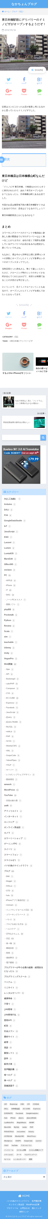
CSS (9, 693)
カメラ (8, 833)
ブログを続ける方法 (16, 924)
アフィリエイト (12, 811)
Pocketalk (10, 615)
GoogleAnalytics (32, 1113)
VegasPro (10, 658)
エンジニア (10, 822)
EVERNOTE (8, 1113)
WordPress (11, 790)
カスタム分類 (21, 1150)
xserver (38, 1141)
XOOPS (18, 1141)
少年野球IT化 (11, 1015)
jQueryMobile (31, 1118)
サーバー (11, 770)
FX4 (7, 515)
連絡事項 (11, 958)
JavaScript (10, 531)
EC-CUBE (12, 698)
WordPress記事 (32, 1205)
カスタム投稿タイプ (36, 1150)
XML (9, 751)
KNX (7, 537)
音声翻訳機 (10, 1069)
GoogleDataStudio (14, 520)
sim (7, 637)
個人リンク (36, 1208)
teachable (10, 642)
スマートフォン (12, 855)
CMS (22, 1104)
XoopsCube (12, 755)
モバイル (7, 1159)
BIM (9, 876)
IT (8, 590)
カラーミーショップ (14, 838)
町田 (7, 1026)
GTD (9, 891)
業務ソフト (12, 604)
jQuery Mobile (13, 722)
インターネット (12, 816)
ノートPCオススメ (15, 600)
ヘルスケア (12, 929)
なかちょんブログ (24, 4)
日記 (16, 336)
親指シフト (10, 1053)
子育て (8, 1004)
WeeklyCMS (13, 746)
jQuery (10, 717)
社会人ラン (11, 1031)
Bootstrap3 (12, 679)
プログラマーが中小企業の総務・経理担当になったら (23, 969)
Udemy (9, 648)
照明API (9, 1020)
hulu (9, 895)
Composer (12, 688)
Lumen (9, 548)
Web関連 (10, 664)
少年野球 (9, 1009)
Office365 (10, 564)
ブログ (9, 871)
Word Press (31, 1136)
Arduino (9, 504)
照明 (9, 953)
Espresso (11, 703)
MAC (10, 595)
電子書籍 (11, 962)
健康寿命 (9, 998)
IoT (7, 526)
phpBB (9, 609)
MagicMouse (21, 1122)
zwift (7, 805)
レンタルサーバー (14, 993)
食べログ (9, 1075)
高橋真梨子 (10, 1086)
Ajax (9, 669)
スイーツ (9, 849)
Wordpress (8, 1141)
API (9, 674)
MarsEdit (10, 559)
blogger (10, 881)
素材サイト (10, 1037)
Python (9, 620)
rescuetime (21, 1132)
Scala (8, 631)
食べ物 (10, 943)
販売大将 (9, 1064)
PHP (9, 736)
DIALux (10, 886)
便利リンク (24, 1212)
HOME (25, 1195)
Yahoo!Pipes (13, 760)
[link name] (21, 464)
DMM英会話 (15, 1109)
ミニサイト (10, 987)
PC (7, 575)
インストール (8, 1150)
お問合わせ (25, 1208)
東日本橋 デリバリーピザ (22, 341)
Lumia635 (10, 553)
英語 (8, 1048)
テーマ (19, 1155)
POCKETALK (9, 1132)
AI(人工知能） (12, 499)
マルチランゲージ (30, 1155)
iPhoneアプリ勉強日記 (17, 900)
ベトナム (9, 982)
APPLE (10, 580)
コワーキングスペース (17, 914)
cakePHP (11, 684)
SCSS (10, 741)
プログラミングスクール (17, 976)
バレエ (10, 919)
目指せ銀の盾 (13, 800)
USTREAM (8, 1136)
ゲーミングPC (12, 844)
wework (9, 784)
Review (9, 626)
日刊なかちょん (14, 934)
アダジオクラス (26, 1145)
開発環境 (11, 779)
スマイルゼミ (11, 860)
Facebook (11, 707)
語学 (7, 1058)
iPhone (10, 585)
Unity (8, 653)
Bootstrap (13, 1104)
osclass (9, 570)
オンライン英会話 (13, 827)
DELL (6, 1109)
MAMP (31, 1122)
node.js (10, 731)
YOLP (10, 765)
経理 (7, 1042)
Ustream (11, 905)
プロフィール (12, 1208)
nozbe (24, 1127)
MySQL (10, 727)
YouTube (10, 795)
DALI (8, 510)
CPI (28, 1104)
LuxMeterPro (9, 1122)
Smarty (31, 1132)
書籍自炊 (11, 948)
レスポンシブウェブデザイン (20, 774)
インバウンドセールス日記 (19, 910)
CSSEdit (36, 1104)
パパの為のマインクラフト (18, 865)
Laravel (9, 542)
